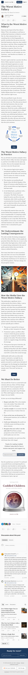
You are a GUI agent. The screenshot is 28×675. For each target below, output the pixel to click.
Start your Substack (10, 668)
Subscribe (19, 2)
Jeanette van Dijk (9, 15)
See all (4, 643)
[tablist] (7, 540)
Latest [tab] (6, 604)
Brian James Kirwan (9, 554)
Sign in (25, 2)
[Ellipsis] (26, 554)
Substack (6, 672)
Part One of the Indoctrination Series (9, 614)
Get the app (21, 668)
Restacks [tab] (11, 540)
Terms (22, 663)
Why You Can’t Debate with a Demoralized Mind (10, 624)
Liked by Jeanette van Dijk (11, 555)
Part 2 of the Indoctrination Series (10, 627)
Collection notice (14, 664)
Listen (24, 16)
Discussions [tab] (12, 604)
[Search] (25, 604)
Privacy (18, 663)
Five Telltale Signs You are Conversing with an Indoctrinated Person (9, 610)
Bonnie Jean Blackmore (10, 581)
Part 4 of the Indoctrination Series (10, 636)
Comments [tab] (4, 540)
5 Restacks (18, 524)
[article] (14, 614)
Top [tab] (3, 604)
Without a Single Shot (8, 634)
